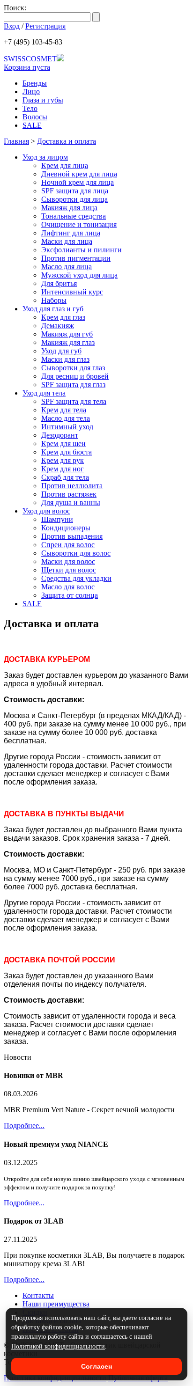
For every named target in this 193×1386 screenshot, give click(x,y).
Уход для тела (44, 393)
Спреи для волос (68, 545)
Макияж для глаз (68, 342)
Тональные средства (73, 216)
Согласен (96, 1366)
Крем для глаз (63, 317)
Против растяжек (68, 494)
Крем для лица (64, 165)
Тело (29, 108)
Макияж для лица (69, 208)
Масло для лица (66, 267)
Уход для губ (61, 351)
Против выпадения (72, 536)
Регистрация (45, 26)
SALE (32, 125)
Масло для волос (68, 587)
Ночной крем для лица (77, 182)
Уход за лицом (45, 157)
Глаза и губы (42, 100)
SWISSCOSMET (30, 59)
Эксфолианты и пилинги (81, 250)
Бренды (34, 83)
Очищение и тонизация (79, 224)
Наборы (54, 300)
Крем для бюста (66, 452)
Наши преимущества (55, 1304)
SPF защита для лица (74, 191)
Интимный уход (67, 427)
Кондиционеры (65, 528)
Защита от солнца (69, 595)
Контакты (38, 1295)
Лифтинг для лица (70, 233)
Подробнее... (24, 1125)
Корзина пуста (27, 67)
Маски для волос (68, 561)
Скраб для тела (65, 477)
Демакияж (57, 326)
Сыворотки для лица (74, 199)
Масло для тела (65, 418)
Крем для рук (62, 460)
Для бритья (59, 283)
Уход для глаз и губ (52, 309)
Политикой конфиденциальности (58, 1346)
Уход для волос (46, 511)
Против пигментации (76, 258)
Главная (16, 141)
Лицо (31, 91)
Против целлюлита (72, 486)
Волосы (34, 117)
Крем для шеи (63, 443)
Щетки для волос (68, 570)
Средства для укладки (76, 578)
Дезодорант (59, 435)
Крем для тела (63, 410)
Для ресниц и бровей (75, 376)
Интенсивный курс (72, 292)
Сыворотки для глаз (73, 368)
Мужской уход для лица (79, 275)
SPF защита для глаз (73, 385)
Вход (12, 26)
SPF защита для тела (73, 401)
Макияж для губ (67, 334)
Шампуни (57, 519)
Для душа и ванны (70, 502)
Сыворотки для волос (76, 553)
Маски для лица (66, 241)
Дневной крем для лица (79, 174)
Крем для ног (62, 469)
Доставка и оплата (66, 141)
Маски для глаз (65, 359)
